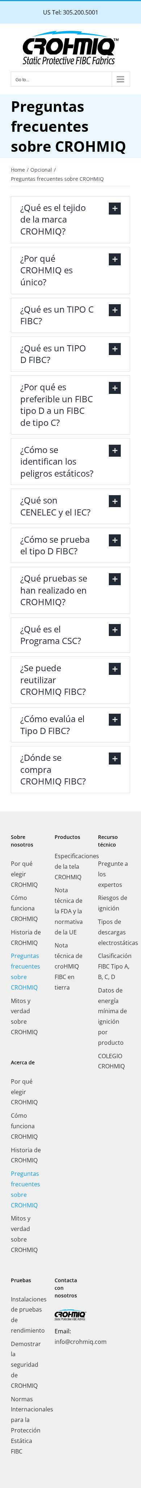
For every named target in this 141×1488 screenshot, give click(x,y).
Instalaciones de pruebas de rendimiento (27, 1314)
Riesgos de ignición (112, 903)
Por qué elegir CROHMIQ (24, 874)
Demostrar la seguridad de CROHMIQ (26, 1365)
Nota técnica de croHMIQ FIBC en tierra (68, 966)
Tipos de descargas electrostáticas (114, 932)
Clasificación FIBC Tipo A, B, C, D (114, 966)
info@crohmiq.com (81, 1342)
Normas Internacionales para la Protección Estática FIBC (27, 1425)
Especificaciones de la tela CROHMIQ (71, 866)
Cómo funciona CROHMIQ (24, 908)
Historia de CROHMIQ (26, 937)
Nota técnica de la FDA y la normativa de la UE (69, 911)
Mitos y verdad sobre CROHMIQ (24, 1016)
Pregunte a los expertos (113, 874)
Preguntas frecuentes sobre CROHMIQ (25, 971)
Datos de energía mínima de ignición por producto (112, 1016)
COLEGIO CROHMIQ (111, 1061)
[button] (70, 219)
